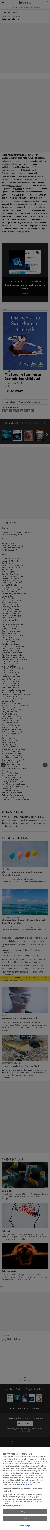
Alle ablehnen (25, 1519)
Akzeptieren (25, 1512)
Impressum (28, 1485)
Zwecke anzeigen (25, 1526)
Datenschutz (21, 1485)
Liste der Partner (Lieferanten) (12, 1506)
